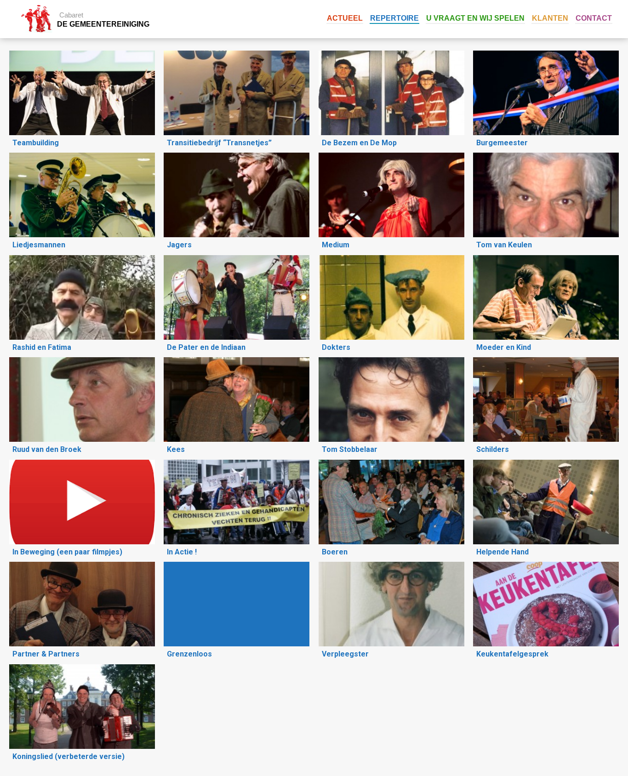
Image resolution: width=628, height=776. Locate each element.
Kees (176, 449)
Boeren (335, 552)
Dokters (336, 347)
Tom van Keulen (504, 244)
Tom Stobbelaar (349, 449)
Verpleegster (345, 654)
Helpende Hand (502, 552)
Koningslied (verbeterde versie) (68, 756)
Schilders (492, 449)
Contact (594, 18)
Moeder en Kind (503, 347)
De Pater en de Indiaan (206, 347)
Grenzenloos (189, 654)
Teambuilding (35, 142)
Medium (335, 244)
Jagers (179, 244)
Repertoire (394, 18)
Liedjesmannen (38, 244)
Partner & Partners (46, 654)
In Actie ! (182, 552)
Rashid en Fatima (41, 347)
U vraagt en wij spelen (475, 18)
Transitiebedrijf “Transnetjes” (219, 142)
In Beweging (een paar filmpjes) (67, 552)
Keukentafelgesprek (512, 654)
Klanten (550, 18)
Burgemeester (502, 142)
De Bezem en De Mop (359, 142)
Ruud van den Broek (46, 449)
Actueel (345, 18)
